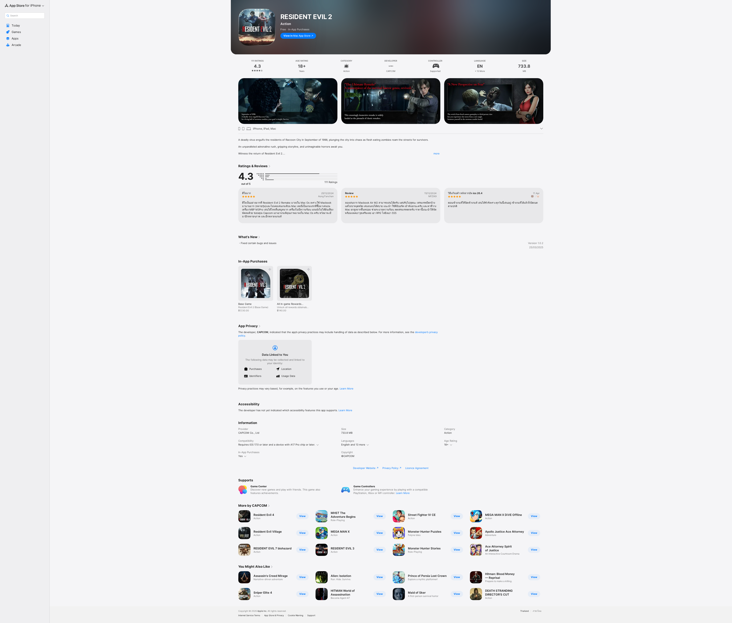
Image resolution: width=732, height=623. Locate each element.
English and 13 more (353, 444)
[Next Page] (547, 101)
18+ (446, 444)
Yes (240, 456)
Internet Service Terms (249, 615)
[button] (24, 25)
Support (311, 615)
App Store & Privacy (274, 615)
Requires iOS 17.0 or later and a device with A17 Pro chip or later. (276, 444)
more (436, 153)
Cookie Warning (295, 615)
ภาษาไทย (537, 611)
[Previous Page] (234, 101)
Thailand (524, 611)
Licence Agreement (417, 468)
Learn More (346, 388)
